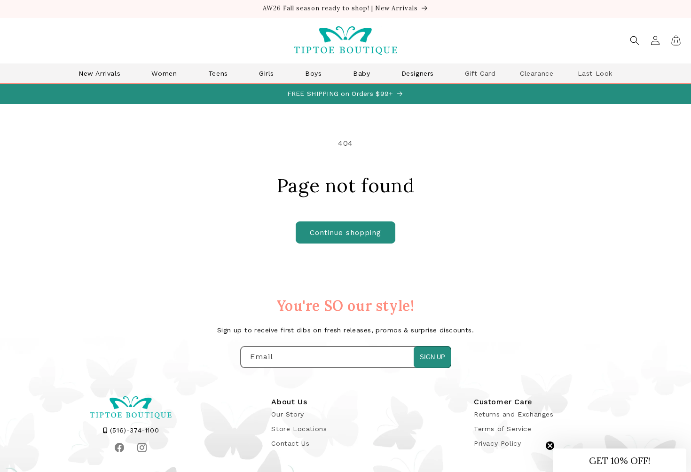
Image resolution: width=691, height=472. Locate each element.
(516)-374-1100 (133, 430)
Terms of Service (503, 429)
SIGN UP (432, 357)
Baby (361, 73)
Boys (313, 73)
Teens (218, 73)
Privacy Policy (497, 443)
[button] (103, 73)
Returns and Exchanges (514, 414)
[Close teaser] (550, 445)
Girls (266, 73)
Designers (417, 73)
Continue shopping (345, 232)
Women (164, 73)
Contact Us (290, 443)
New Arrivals (99, 73)
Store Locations (299, 429)
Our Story (287, 414)
